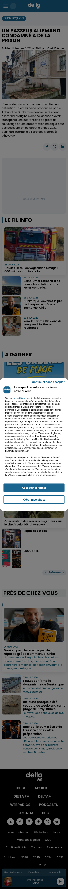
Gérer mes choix (34, 499)
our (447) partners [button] (21, 398)
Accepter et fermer (34, 488)
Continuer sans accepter (48, 382)
